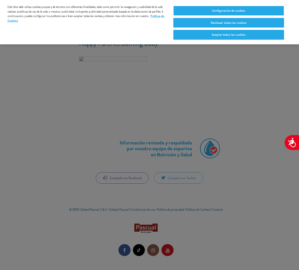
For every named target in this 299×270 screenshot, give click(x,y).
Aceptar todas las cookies (229, 34)
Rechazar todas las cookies (229, 23)
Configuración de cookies (228, 10)
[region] (149, 22)
